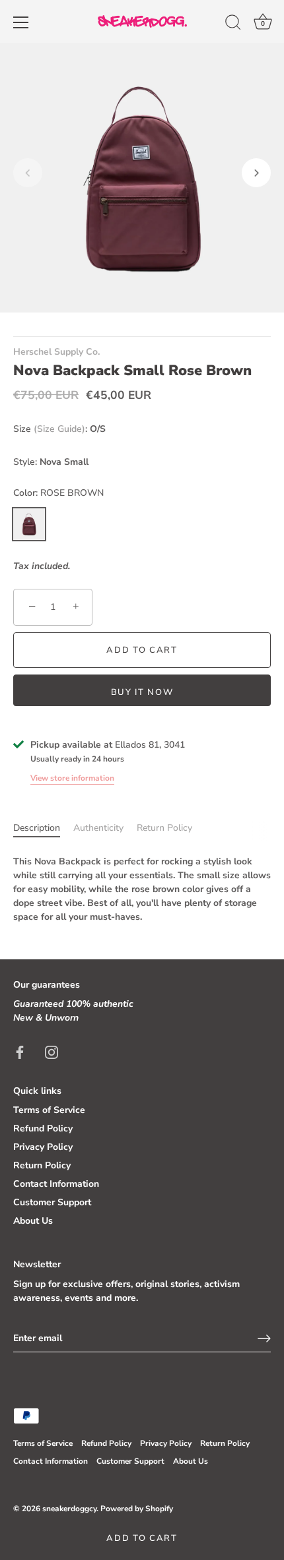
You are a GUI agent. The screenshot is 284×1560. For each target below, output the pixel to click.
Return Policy (164, 828)
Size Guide (59, 429)
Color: (58, 493)
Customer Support (52, 1202)
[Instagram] (51, 1051)
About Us (33, 1221)
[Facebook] (19, 1051)
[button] (27, 172)
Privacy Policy (43, 1147)
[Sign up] (264, 1338)
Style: (25, 462)
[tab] (43, 828)
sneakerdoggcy (69, 1508)
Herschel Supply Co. (56, 351)
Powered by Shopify (136, 1508)
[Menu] (21, 22)
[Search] (233, 24)
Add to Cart (142, 1538)
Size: (50, 429)
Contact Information (56, 1184)
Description (36, 828)
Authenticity (98, 828)
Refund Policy (43, 1128)
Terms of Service (49, 1110)
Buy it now (142, 692)
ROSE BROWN (29, 524)
